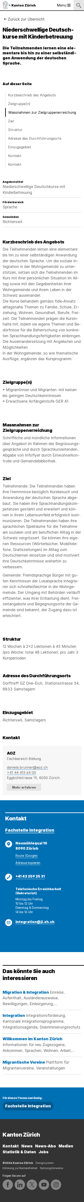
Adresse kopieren (28, 863)
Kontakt (14, 156)
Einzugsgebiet (19, 147)
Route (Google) (27, 855)
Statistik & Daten (19, 1152)
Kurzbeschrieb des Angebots (32, 95)
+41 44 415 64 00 (21, 772)
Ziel (11, 121)
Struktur (15, 130)
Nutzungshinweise (51, 1168)
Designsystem (45, 1163)
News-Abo (45, 1146)
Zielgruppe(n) (19, 104)
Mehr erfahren (24, 787)
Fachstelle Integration (29, 830)
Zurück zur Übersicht (26, 19)
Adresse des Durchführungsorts (34, 138)
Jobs (43, 1152)
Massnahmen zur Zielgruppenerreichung (42, 112)
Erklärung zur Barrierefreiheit (20, 1168)
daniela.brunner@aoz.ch (27, 767)
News (27, 1146)
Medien (66, 1146)
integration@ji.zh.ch (35, 922)
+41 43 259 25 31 (30, 876)
